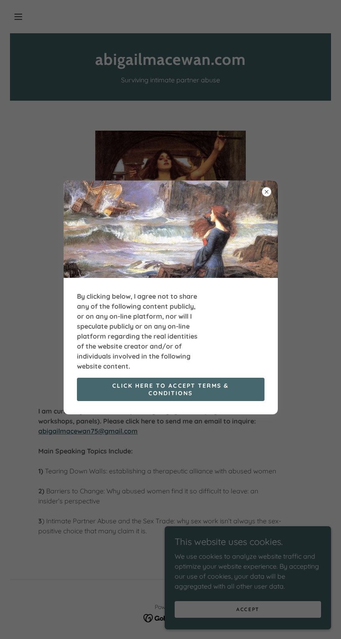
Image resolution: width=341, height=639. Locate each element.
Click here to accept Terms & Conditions (170, 389)
